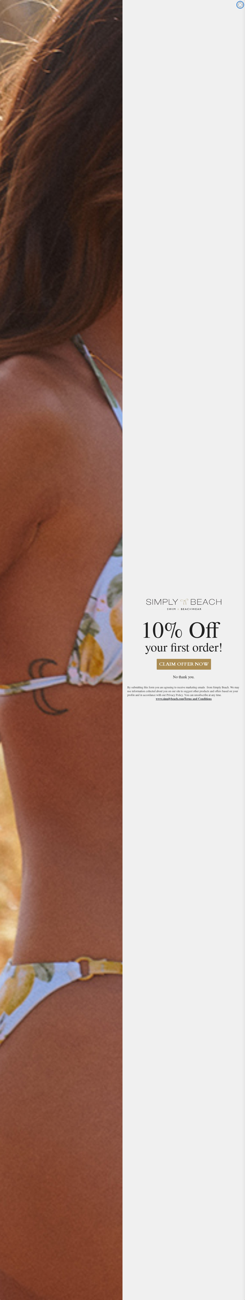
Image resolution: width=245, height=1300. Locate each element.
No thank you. (184, 676)
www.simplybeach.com (170, 699)
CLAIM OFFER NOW (184, 664)
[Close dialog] (240, 4)
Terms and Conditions (198, 699)
